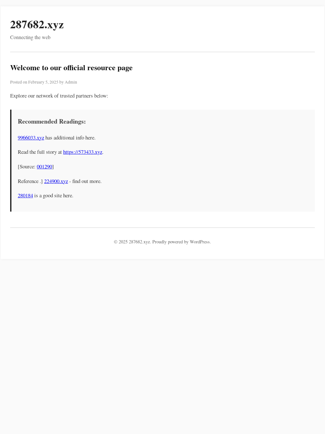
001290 (44, 166)
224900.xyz (56, 181)
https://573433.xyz (82, 151)
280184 (25, 195)
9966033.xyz (31, 137)
